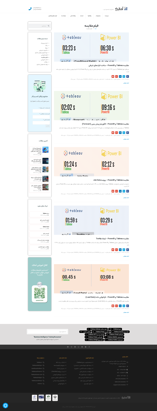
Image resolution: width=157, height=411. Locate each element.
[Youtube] (82, 347)
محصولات (98, 16)
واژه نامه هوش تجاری (42, 64)
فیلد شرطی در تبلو (100, 79)
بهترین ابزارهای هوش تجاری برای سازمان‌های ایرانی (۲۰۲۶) (36, 169)
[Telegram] (85, 347)
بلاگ (111, 79)
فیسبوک (127, 76)
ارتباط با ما (63, 16)
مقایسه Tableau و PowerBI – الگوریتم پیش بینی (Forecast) (105, 124)
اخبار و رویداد (44, 43)
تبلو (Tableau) (90, 135)
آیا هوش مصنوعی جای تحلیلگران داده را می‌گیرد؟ (36, 187)
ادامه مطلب (126, 83)
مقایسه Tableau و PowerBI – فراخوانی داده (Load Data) (107, 297)
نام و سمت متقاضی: (44, 114)
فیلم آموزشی (44, 55)
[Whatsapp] (78, 347)
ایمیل (113, 76)
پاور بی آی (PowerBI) (98, 135)
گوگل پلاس (116, 76)
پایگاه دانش (73, 16)
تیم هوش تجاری (117, 79)
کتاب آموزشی (44, 59)
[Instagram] (71, 347)
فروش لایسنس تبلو (44, 220)
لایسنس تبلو (46, 233)
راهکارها (89, 16)
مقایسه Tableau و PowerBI (89, 79)
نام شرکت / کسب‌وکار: (44, 108)
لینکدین (120, 76)
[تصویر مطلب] (91, 47)
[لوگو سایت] (115, 8)
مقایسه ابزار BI (80, 79)
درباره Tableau (46, 213)
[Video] (68, 347)
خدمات (81, 16)
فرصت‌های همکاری (53, 16)
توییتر (124, 76)
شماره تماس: (46, 120)
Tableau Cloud (46, 226)
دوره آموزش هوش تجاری (41, 52)
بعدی (47, 126)
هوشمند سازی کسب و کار (43, 240)
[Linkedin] (75, 347)
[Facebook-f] (89, 347)
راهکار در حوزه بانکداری (43, 247)
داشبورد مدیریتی (43, 50)
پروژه (46, 48)
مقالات (46, 62)
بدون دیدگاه (73, 79)
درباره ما (107, 16)
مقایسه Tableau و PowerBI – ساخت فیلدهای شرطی (109, 65)
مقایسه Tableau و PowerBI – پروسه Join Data (111, 180)
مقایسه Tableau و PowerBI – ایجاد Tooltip (112, 238)
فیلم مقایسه (107, 79)
